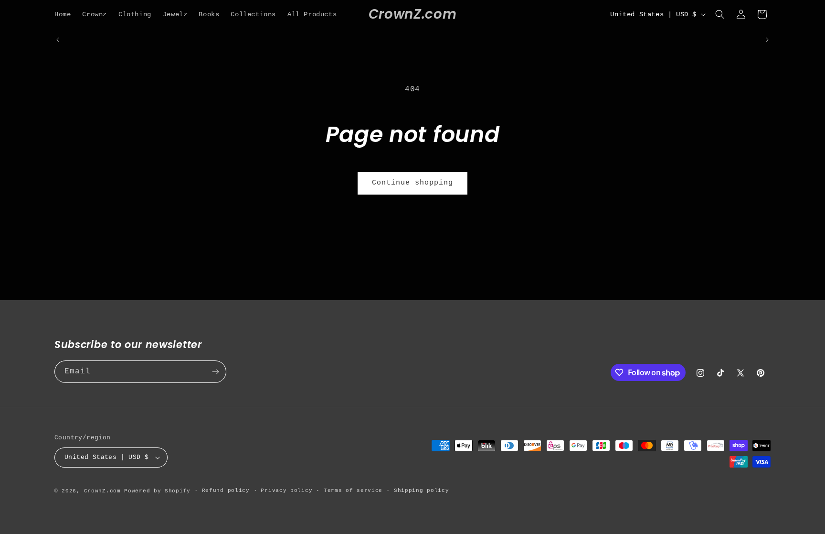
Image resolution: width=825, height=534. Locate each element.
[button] (719, 14)
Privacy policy (286, 490)
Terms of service (353, 490)
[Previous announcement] (57, 40)
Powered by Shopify (157, 491)
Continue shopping (412, 183)
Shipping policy (421, 490)
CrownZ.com (102, 491)
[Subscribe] (215, 371)
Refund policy (226, 490)
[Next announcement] (767, 40)
